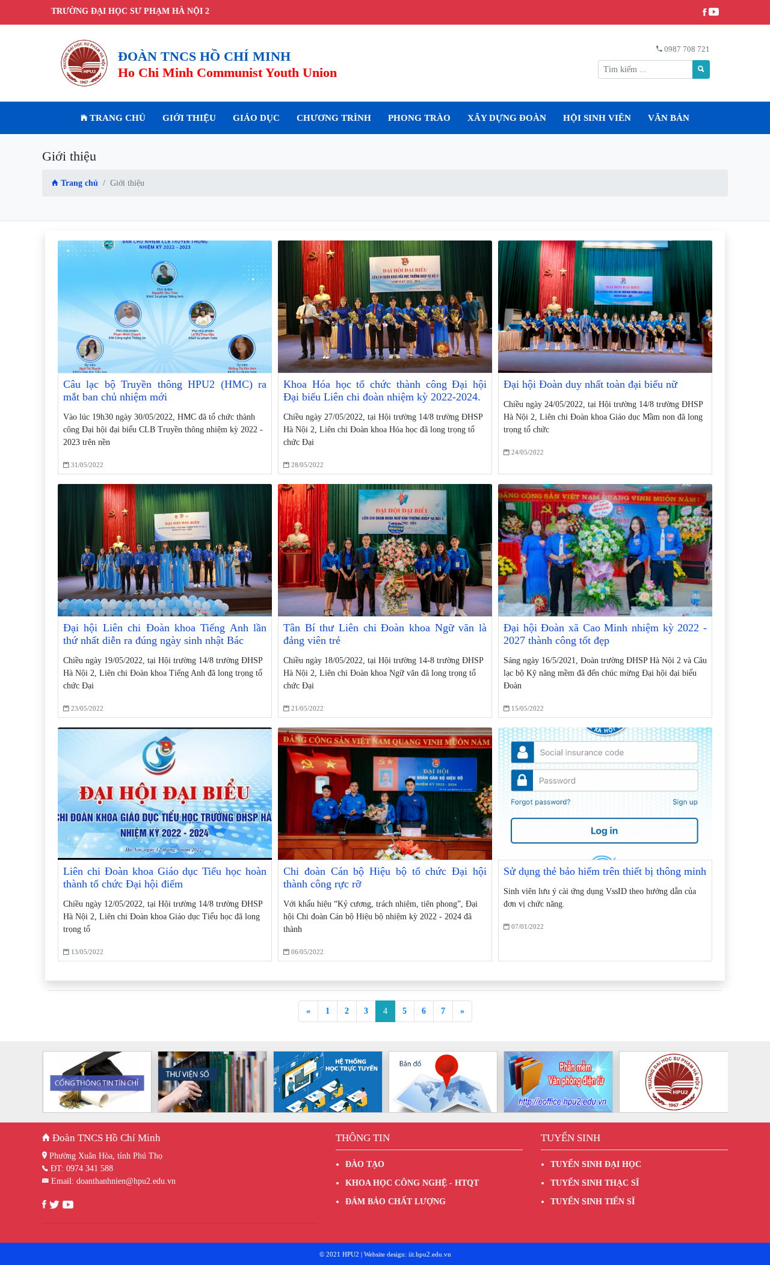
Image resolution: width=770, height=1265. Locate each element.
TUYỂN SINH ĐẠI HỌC (595, 1164)
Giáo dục (256, 118)
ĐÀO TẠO (364, 1164)
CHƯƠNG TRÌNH (334, 118)
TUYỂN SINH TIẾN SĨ (592, 1201)
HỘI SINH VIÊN (597, 118)
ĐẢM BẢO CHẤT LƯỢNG (395, 1201)
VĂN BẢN (668, 118)
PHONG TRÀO (419, 118)
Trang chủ (116, 118)
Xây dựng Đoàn (506, 118)
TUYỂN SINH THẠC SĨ (594, 1182)
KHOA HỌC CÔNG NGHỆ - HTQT (412, 1182)
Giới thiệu (189, 118)
